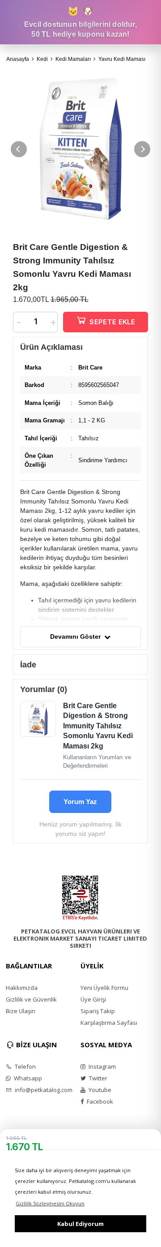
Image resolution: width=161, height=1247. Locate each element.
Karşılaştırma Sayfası (108, 1022)
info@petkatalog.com (42, 1089)
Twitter (97, 1078)
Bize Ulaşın (20, 1011)
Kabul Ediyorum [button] (80, 1224)
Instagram (101, 1066)
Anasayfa (17, 59)
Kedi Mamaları (73, 59)
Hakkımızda (22, 987)
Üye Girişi (93, 999)
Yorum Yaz (80, 801)
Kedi (42, 59)
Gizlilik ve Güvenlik (31, 999)
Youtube (99, 1089)
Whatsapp (27, 1078)
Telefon (24, 1066)
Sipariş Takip (97, 1011)
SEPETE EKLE (112, 322)
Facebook (99, 1101)
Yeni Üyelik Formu (104, 987)
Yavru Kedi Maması (121, 59)
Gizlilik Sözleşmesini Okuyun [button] (50, 1203)
